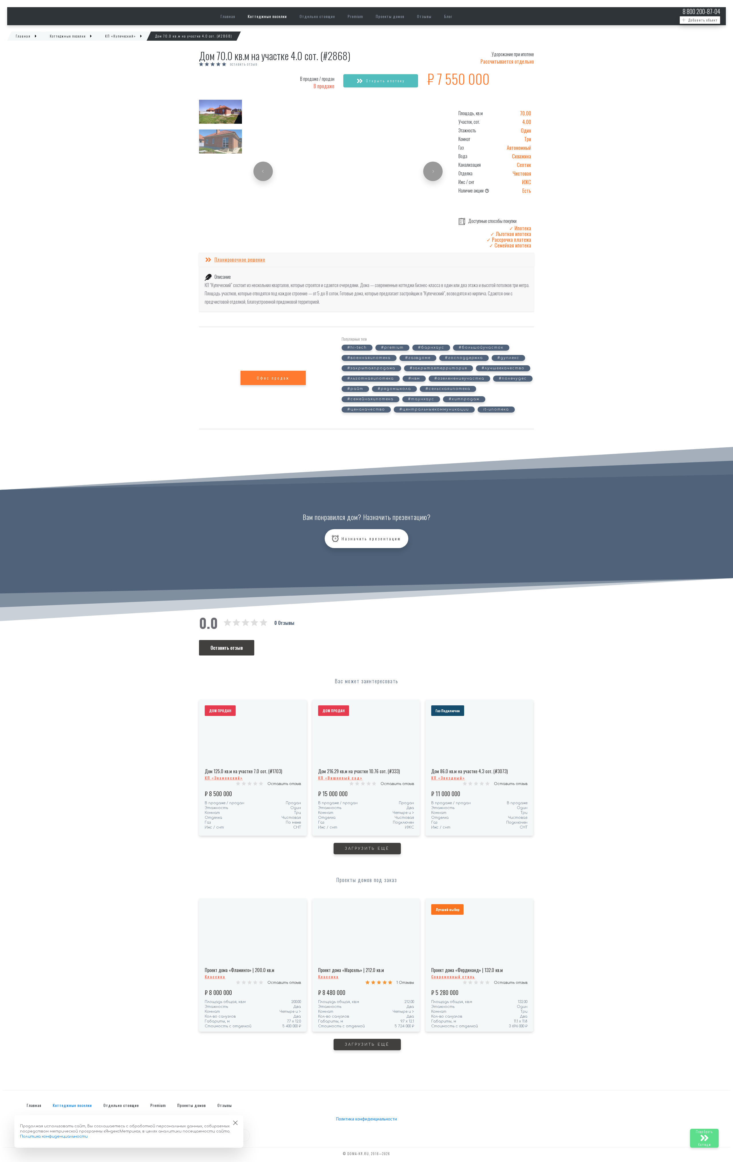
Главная (227, 16)
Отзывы (424, 16)
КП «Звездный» (448, 778)
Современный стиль (453, 977)
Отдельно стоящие (317, 16)
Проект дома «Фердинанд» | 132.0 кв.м (467, 970)
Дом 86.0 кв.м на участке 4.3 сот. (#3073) (469, 771)
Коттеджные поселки (267, 16)
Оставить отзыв (243, 64)
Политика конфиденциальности (366, 1119)
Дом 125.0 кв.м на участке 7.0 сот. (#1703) (243, 771)
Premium (355, 16)
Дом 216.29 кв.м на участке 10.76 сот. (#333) (359, 771)
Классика (215, 977)
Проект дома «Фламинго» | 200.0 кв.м (239, 970)
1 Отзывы (405, 983)
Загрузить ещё (367, 849)
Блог (448, 16)
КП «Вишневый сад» (340, 778)
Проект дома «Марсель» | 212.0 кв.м (351, 970)
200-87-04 (701, 11)
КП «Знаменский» (224, 778)
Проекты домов (390, 16)
